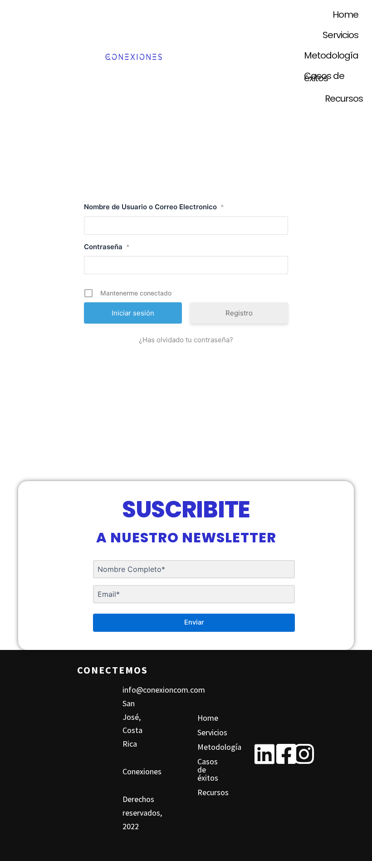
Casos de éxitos (324, 76)
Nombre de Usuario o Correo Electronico (154, 206)
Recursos (344, 98)
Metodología (331, 55)
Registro (239, 313)
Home (345, 14)
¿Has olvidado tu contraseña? (186, 339)
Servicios (340, 35)
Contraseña (107, 246)
